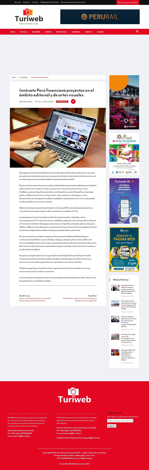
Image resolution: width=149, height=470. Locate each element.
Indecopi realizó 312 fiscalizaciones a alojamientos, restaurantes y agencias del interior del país (128, 355)
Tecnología (23, 77)
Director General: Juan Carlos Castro (73, 2)
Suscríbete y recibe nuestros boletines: (122, 416)
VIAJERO (100, 32)
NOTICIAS (23, 32)
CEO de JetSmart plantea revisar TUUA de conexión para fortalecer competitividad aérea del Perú (128, 322)
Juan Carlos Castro (25, 102)
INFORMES (36, 32)
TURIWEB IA (75, 32)
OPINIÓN (48, 32)
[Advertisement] (74, 55)
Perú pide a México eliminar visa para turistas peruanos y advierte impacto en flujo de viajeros (128, 289)
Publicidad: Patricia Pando (50, 2)
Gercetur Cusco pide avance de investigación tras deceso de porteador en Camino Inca (128, 338)
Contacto (35, 2)
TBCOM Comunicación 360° (79, 464)
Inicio (12, 32)
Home (14, 77)
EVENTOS (88, 32)
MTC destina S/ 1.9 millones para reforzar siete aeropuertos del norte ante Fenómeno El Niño (129, 305)
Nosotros (18, 2)
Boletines (26, 2)
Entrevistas (61, 32)
